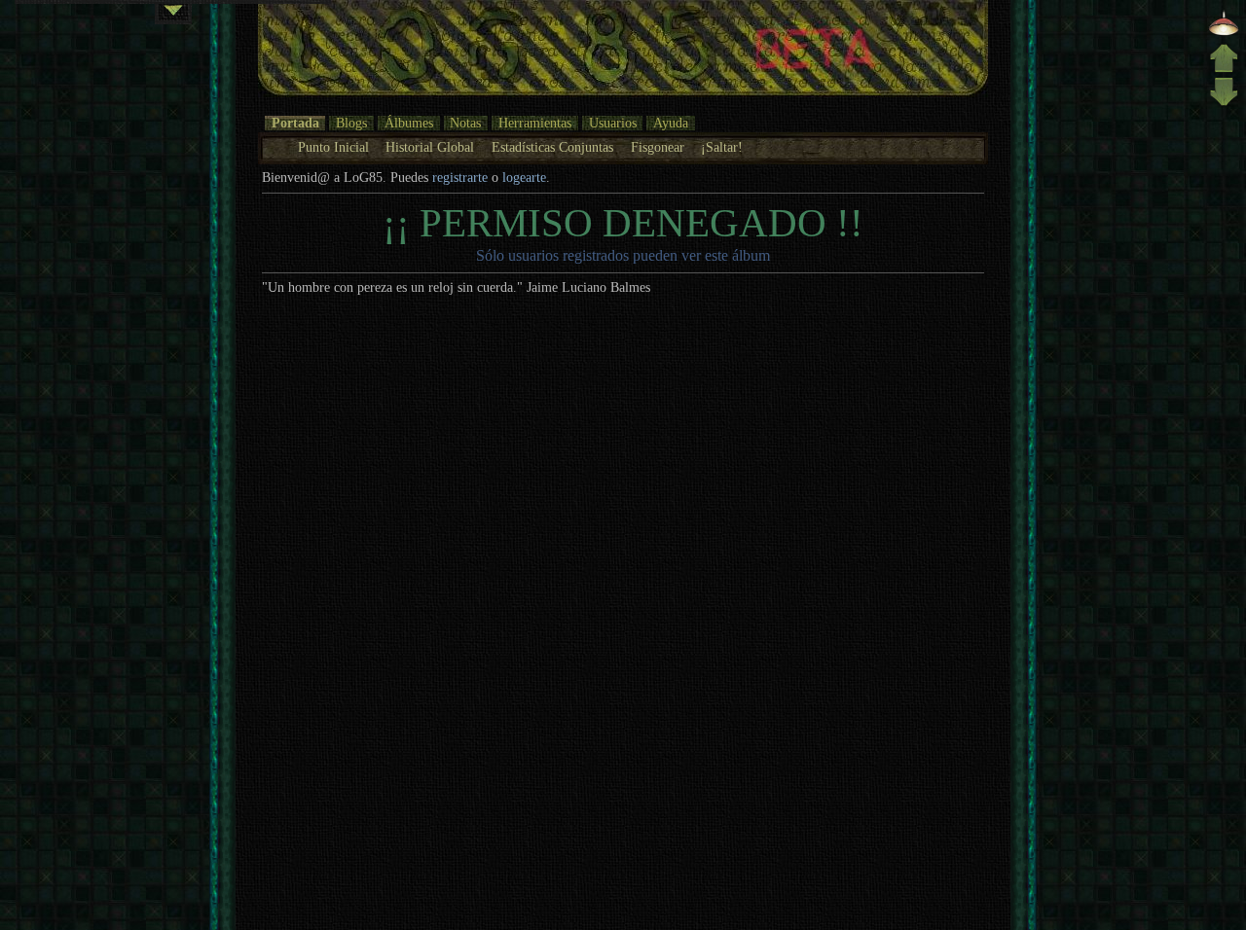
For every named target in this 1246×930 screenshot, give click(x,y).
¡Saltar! (722, 147)
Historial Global (429, 147)
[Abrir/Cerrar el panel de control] (173, 14)
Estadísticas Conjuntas (552, 147)
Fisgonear (657, 147)
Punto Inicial (333, 147)
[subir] (1223, 68)
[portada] (1223, 33)
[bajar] (1223, 103)
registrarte (460, 177)
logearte (524, 177)
